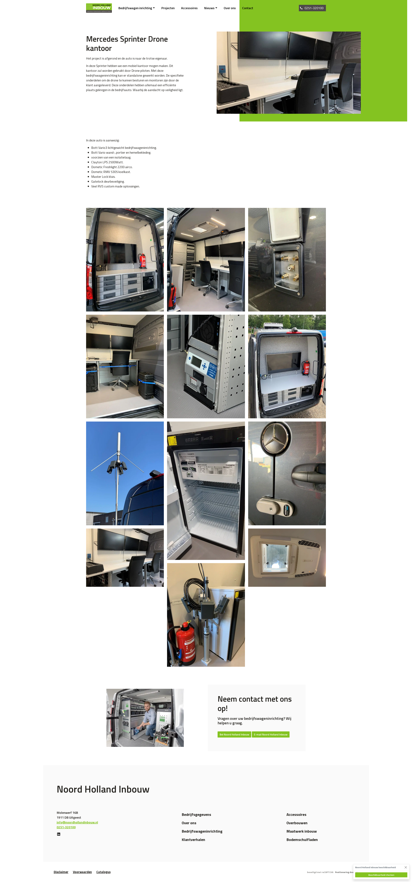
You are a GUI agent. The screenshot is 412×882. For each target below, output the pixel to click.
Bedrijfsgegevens (196, 814)
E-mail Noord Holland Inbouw (270, 734)
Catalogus (103, 871)
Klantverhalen (193, 839)
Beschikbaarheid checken (381, 875)
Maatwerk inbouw (301, 831)
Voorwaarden (82, 871)
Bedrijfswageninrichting (202, 831)
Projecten (168, 7)
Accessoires (189, 7)
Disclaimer (61, 871)
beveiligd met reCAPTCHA (320, 872)
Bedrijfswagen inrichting (135, 7)
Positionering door (344, 872)
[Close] (405, 867)
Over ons (230, 7)
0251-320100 (313, 7)
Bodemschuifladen (302, 839)
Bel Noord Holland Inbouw (234, 734)
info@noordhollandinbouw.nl (77, 822)
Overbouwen (297, 823)
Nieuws (209, 7)
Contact (247, 7)
